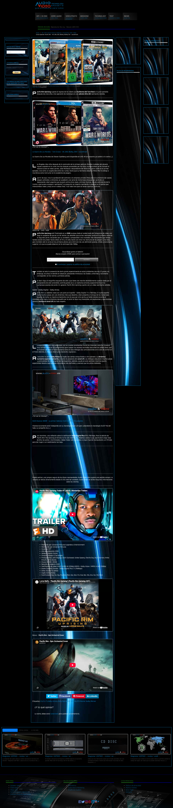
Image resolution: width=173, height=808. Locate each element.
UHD (71, 33)
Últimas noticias (23, 730)
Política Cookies (131, 788)
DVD (45, 33)
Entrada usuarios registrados (20, 794)
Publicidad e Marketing (76, 788)
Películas (59, 33)
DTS (100, 86)
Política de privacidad (133, 785)
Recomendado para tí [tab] (10, 730)
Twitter (53, 696)
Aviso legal (129, 790)
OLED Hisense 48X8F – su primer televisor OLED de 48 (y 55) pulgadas (57, 421)
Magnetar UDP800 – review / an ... (16, 756)
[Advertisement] (128, 50)
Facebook (65, 696)
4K (42, 33)
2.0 (81, 86)
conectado (54, 714)
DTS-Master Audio (83, 701)
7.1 (85, 86)
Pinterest (79, 696)
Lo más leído (34, 730)
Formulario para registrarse (20, 792)
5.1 (83, 86)
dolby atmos (89, 86)
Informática (72, 785)
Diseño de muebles (74, 790)
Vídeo (74, 33)
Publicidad (14, 788)
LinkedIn (93, 696)
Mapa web (14, 790)
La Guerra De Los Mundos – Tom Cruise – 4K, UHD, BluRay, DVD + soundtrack (59, 152)
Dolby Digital (96, 86)
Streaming (66, 33)
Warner (37, 87)
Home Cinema (52, 33)
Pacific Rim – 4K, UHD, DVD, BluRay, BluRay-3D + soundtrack (68, 48)
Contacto (129, 792)
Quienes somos (15, 785)
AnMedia (93, 807)
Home (38, 33)
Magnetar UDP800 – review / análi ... (145, 756)
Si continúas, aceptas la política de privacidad (73, 264)
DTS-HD (103, 86)
